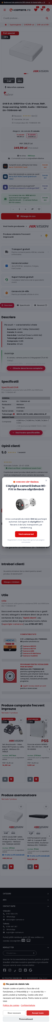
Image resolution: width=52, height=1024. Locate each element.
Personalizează (26, 1019)
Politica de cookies (11, 1005)
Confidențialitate (28, 1005)
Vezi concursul (26, 534)
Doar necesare (14, 1013)
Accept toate (38, 1013)
